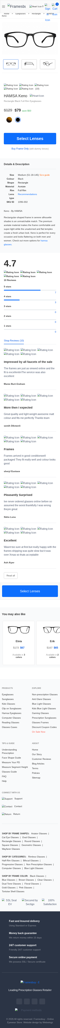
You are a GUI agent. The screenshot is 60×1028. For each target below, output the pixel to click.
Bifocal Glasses (31, 860)
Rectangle (36, 14)
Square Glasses (10, 845)
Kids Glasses (8, 703)
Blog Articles (38, 763)
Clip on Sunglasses (11, 708)
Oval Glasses (29, 837)
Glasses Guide (9, 771)
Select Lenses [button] (30, 591)
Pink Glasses (25, 887)
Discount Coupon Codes (44, 727)
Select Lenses (30, 138)
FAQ (4, 776)
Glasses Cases (9, 727)
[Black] (19, 119)
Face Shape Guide (11, 757)
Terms (35, 768)
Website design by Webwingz (38, 1022)
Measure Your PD (11, 762)
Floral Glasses (31, 883)
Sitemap (36, 777)
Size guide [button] (45, 175)
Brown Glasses (26, 880)
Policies (36, 773)
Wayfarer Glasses (11, 849)
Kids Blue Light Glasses (44, 708)
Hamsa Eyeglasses (11, 713)
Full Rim (25, 101)
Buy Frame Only (20, 148)
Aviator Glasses (39, 833)
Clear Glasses (44, 880)
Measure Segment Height (15, 767)
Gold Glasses (9, 887)
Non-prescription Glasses (45, 694)
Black (18, 101)
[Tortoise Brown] (10, 119)
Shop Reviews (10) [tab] (14, 340)
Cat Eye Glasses (10, 837)
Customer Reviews (41, 759)
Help (4, 781)
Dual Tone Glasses (11, 883)
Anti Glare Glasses (41, 699)
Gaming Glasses (40, 713)
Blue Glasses (8, 880)
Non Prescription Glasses (39, 864)
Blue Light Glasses (41, 703)
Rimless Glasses (36, 856)
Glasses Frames (40, 722)
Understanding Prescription (9, 751)
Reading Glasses (10, 722)
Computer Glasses (11, 717)
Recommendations (27, 194)
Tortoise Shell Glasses (13, 891)
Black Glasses (37, 876)
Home (6, 14)
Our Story (37, 754)
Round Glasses (32, 841)
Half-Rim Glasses (11, 860)
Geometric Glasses (31, 845)
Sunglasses (8, 699)
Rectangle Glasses (11, 841)
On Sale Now (38, 731)
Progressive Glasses (12, 864)
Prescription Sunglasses (44, 717)
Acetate (22, 186)
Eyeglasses (21, 14)
